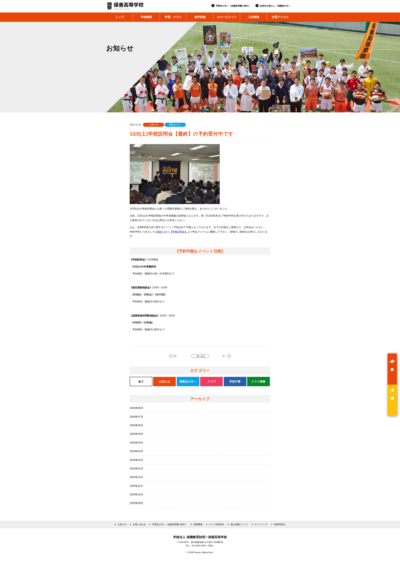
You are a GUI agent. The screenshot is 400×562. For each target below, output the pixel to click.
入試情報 (253, 17)
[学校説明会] (392, 400)
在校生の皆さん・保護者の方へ (275, 6)
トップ (119, 17)
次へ (224, 356)
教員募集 (198, 524)
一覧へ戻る (200, 356)
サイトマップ (261, 524)
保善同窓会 (279, 524)
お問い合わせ (139, 524)
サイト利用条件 (216, 524)
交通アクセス (280, 17)
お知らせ (122, 524)
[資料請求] (392, 369)
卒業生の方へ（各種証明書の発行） (233, 6)
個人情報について (239, 524)
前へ (176, 356)
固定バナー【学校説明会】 (172, 231)
